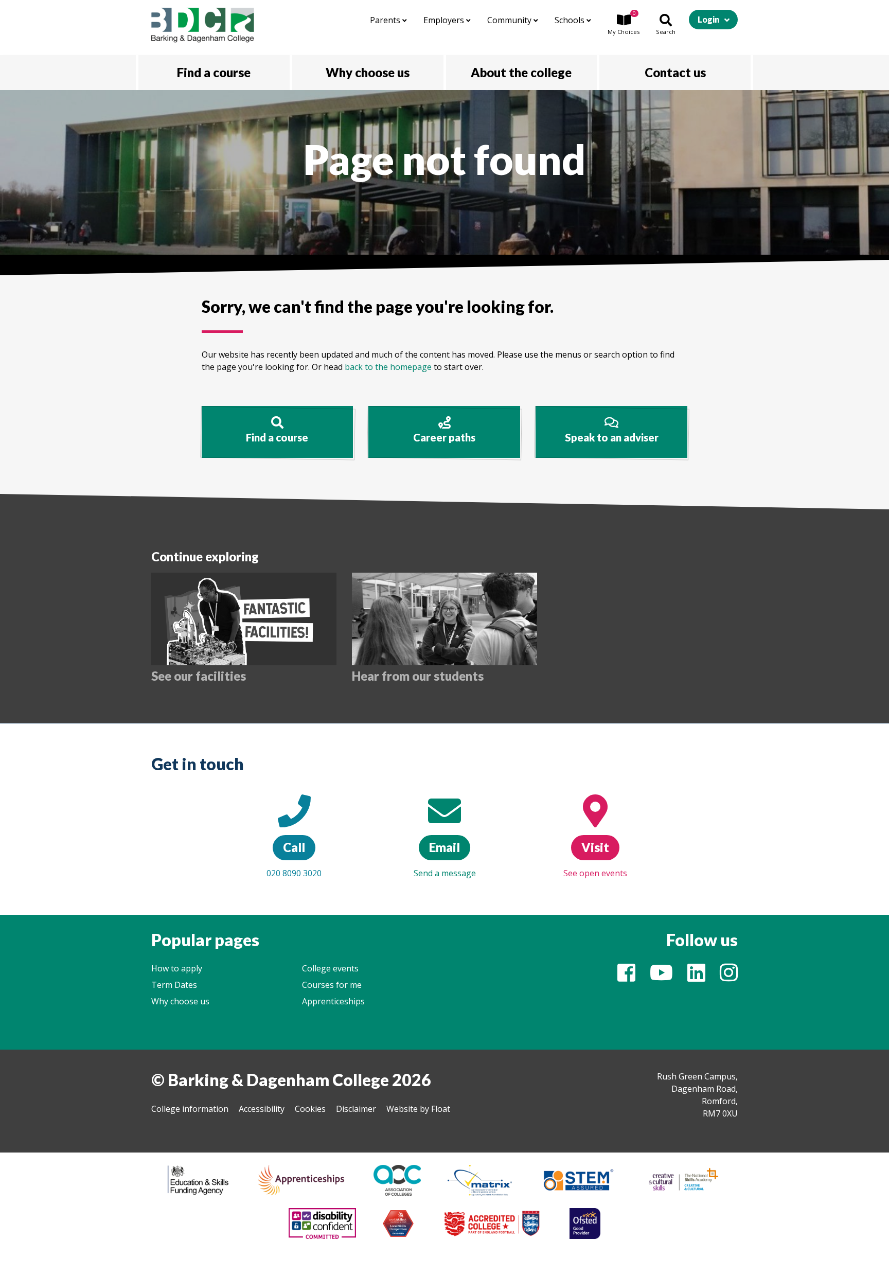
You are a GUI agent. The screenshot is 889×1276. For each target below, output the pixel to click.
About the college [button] (521, 72)
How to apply (176, 968)
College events (330, 968)
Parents (386, 20)
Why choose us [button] (368, 72)
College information (189, 1108)
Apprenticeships (333, 1001)
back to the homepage (388, 367)
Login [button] (708, 19)
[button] (623, 25)
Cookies (310, 1108)
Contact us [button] (675, 72)
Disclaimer (356, 1108)
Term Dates (174, 984)
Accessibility (262, 1108)
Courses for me (332, 984)
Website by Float (418, 1108)
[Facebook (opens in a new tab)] (626, 977)
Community (510, 20)
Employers (444, 20)
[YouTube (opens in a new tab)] (661, 977)
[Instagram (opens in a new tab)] (729, 977)
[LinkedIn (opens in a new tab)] (696, 977)
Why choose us (180, 1001)
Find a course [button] (214, 72)
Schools (570, 20)
